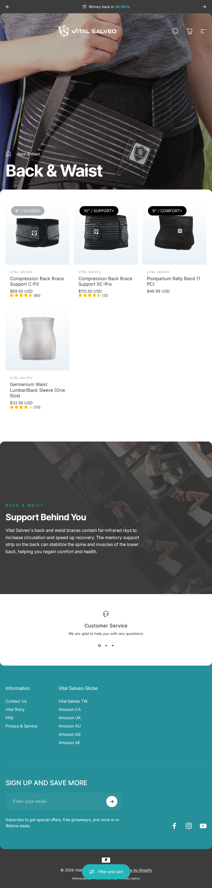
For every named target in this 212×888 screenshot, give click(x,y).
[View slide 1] (99, 645)
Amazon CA (70, 709)
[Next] (204, 6)
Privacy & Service (21, 726)
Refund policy (81, 878)
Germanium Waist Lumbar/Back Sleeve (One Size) (37, 390)
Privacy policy (130, 878)
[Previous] (8, 6)
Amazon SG (70, 734)
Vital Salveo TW (73, 701)
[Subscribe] (111, 801)
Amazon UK (70, 717)
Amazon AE (69, 742)
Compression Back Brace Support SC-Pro (105, 281)
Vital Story (15, 709)
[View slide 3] (112, 645)
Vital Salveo (21, 272)
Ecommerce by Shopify (132, 870)
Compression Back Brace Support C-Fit (37, 281)
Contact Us (16, 701)
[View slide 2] (106, 645)
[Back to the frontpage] (8, 154)
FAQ (9, 717)
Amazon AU (70, 726)
